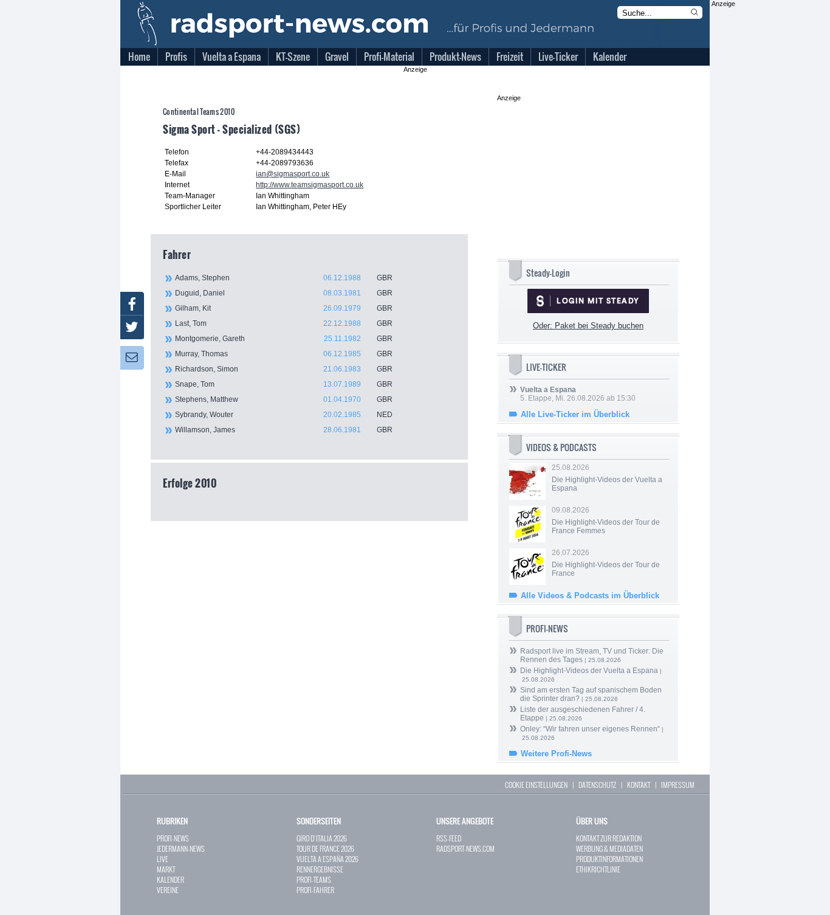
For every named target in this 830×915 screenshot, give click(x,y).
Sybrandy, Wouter (284, 414)
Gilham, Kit (284, 308)
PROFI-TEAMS (314, 879)
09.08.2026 (606, 520)
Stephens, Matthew (284, 399)
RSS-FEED (448, 838)
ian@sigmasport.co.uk (292, 174)
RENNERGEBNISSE (320, 869)
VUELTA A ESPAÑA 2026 (327, 859)
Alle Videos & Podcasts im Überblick (590, 595)
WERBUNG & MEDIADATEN (609, 848)
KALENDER (170, 879)
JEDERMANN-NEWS (181, 848)
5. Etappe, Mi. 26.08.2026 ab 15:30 (578, 393)
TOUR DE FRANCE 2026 (325, 848)
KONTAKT (638, 784)
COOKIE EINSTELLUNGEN (536, 784)
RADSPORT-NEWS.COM (465, 848)
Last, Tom (284, 323)
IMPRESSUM (678, 784)
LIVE (162, 859)
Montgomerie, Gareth (284, 338)
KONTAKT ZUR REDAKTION (609, 838)
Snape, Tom (284, 384)
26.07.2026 (606, 563)
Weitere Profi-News (556, 753)
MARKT (166, 869)
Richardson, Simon (284, 369)
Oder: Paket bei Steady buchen (588, 325)
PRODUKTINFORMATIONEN (609, 859)
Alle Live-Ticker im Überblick (575, 414)
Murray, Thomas (284, 354)
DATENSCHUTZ (597, 784)
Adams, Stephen (284, 278)
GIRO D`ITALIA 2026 (322, 838)
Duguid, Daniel (284, 293)
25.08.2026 (607, 477)
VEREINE (168, 890)
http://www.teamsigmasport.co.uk (309, 185)
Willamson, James (284, 430)
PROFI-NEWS (173, 838)
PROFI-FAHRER (315, 890)
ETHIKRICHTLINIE (598, 869)
